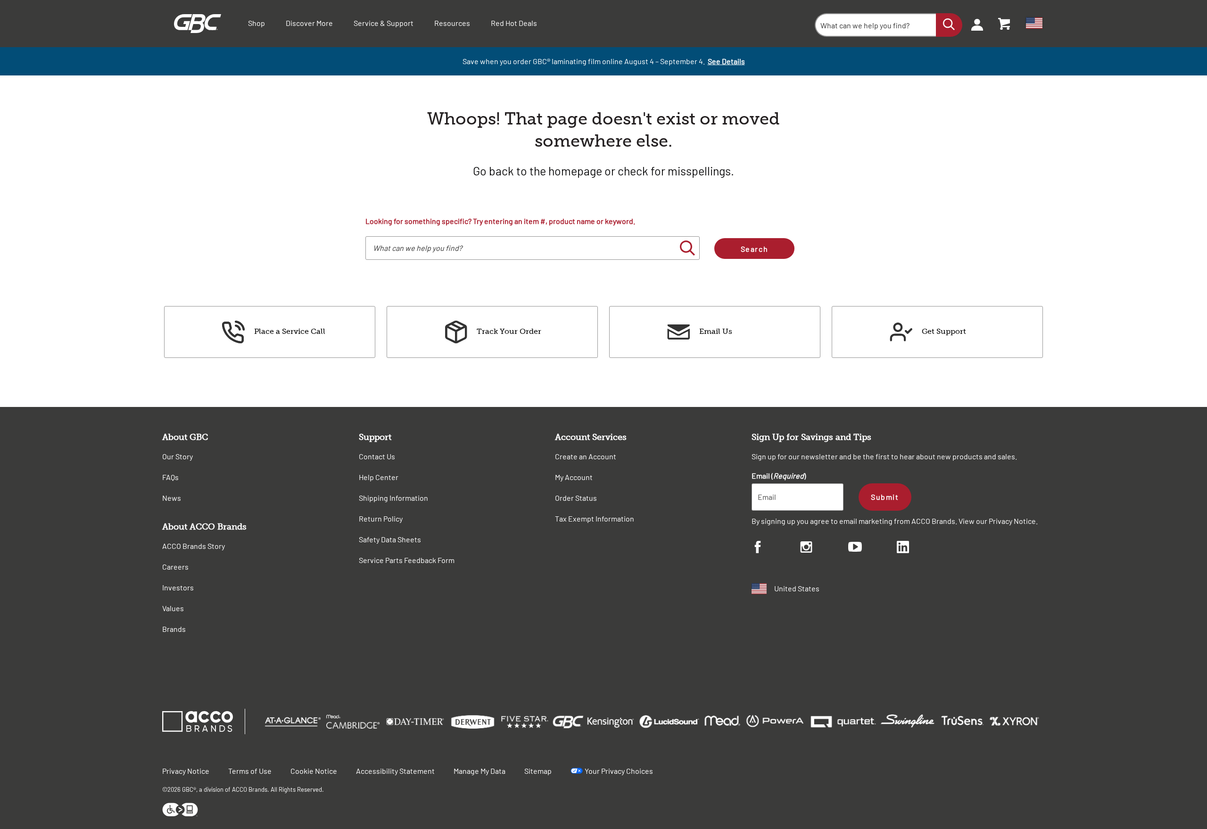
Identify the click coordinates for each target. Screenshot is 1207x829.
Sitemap (538, 770)
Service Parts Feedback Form (407, 559)
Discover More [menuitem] (309, 22)
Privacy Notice (1012, 520)
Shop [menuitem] (256, 22)
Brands (174, 628)
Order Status (576, 497)
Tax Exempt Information (594, 518)
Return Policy (381, 518)
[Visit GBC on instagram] (824, 548)
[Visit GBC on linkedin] (921, 548)
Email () (779, 475)
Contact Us (377, 456)
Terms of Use (250, 770)
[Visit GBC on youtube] (872, 548)
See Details (726, 61)
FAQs (170, 477)
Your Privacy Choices (619, 770)
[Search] (949, 25)
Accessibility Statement (395, 770)
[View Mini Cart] (1004, 23)
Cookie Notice (313, 770)
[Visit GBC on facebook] (776, 548)
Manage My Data (479, 770)
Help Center (378, 477)
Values (173, 608)
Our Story (177, 456)
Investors (178, 587)
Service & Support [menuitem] (383, 22)
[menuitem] (974, 23)
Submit (885, 496)
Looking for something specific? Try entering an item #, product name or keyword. (500, 220)
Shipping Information (393, 497)
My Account (574, 477)
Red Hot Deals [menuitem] (514, 22)
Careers (175, 566)
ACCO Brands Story (193, 545)
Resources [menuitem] (452, 22)
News (171, 497)
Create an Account (585, 456)
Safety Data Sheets (390, 539)
